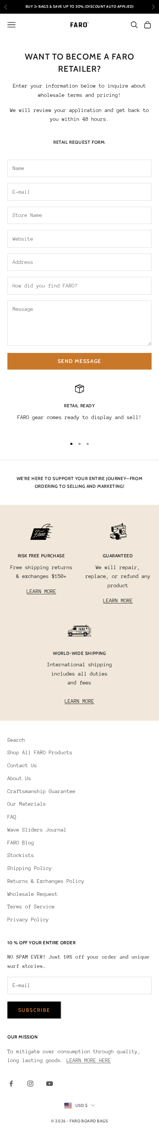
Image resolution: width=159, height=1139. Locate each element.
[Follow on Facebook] (11, 1083)
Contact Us (22, 765)
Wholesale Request (32, 894)
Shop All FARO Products (39, 752)
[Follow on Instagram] (30, 1083)
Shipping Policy (29, 868)
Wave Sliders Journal (37, 830)
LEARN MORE (41, 591)
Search (16, 740)
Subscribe (34, 1010)
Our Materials (26, 804)
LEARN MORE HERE (89, 1060)
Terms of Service (31, 906)
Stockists (20, 855)
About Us (19, 778)
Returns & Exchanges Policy (45, 881)
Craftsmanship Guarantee (41, 791)
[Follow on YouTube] (49, 1083)
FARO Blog (20, 843)
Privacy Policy (28, 919)
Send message (79, 361)
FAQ (11, 817)
